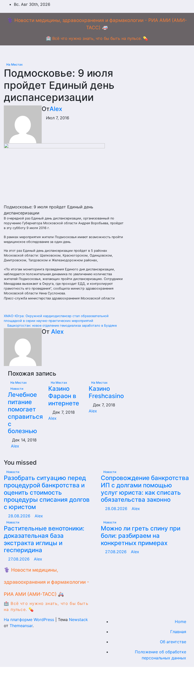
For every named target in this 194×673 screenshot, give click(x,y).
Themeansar (21, 625)
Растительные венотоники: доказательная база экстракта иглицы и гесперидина (44, 539)
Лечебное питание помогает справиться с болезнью (25, 413)
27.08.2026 (19, 559)
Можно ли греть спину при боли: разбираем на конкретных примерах (140, 536)
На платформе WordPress (29, 619)
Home (180, 621)
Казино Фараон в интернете (63, 396)
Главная (178, 631)
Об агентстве (173, 641)
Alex (56, 109)
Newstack (78, 619)
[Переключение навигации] (101, 53)
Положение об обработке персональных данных (160, 654)
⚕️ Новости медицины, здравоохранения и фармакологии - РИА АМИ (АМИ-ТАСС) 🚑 (46, 582)
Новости (16, 388)
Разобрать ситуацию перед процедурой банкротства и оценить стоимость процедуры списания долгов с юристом (47, 492)
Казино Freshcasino (106, 392)
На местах (14, 64)
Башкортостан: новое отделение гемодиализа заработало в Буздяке (61, 325)
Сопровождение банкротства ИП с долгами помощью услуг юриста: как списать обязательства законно (145, 488)
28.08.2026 (20, 515)
